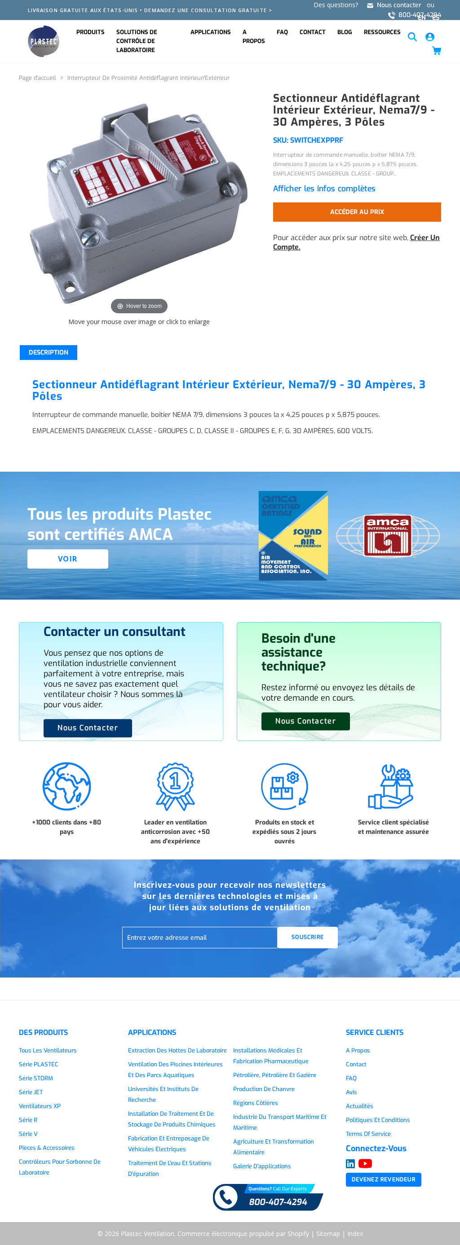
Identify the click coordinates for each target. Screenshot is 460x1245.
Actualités (359, 1106)
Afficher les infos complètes (324, 189)
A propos (254, 36)
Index (355, 1233)
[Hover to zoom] (139, 204)
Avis (351, 1092)
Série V (28, 1134)
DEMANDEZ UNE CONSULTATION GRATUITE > (208, 10)
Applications (210, 32)
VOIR (68, 559)
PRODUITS (90, 32)
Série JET (31, 1092)
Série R (28, 1120)
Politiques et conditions (378, 1120)
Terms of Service (368, 1134)
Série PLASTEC (38, 1064)
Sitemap (328, 1233)
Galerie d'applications (262, 1166)
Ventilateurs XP (40, 1106)
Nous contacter (399, 5)
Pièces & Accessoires (47, 1148)
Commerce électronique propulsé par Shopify (243, 1233)
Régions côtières (255, 1103)
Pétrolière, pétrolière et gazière (274, 1075)
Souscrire (308, 937)
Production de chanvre (264, 1089)
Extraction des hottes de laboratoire (177, 1050)
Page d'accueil (37, 78)
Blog (344, 32)
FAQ (282, 32)
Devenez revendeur (384, 1179)
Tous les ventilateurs (48, 1050)
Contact (313, 32)
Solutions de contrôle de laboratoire (136, 41)
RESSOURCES (382, 32)
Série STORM (36, 1078)
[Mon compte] (429, 36)
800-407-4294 (419, 15)
